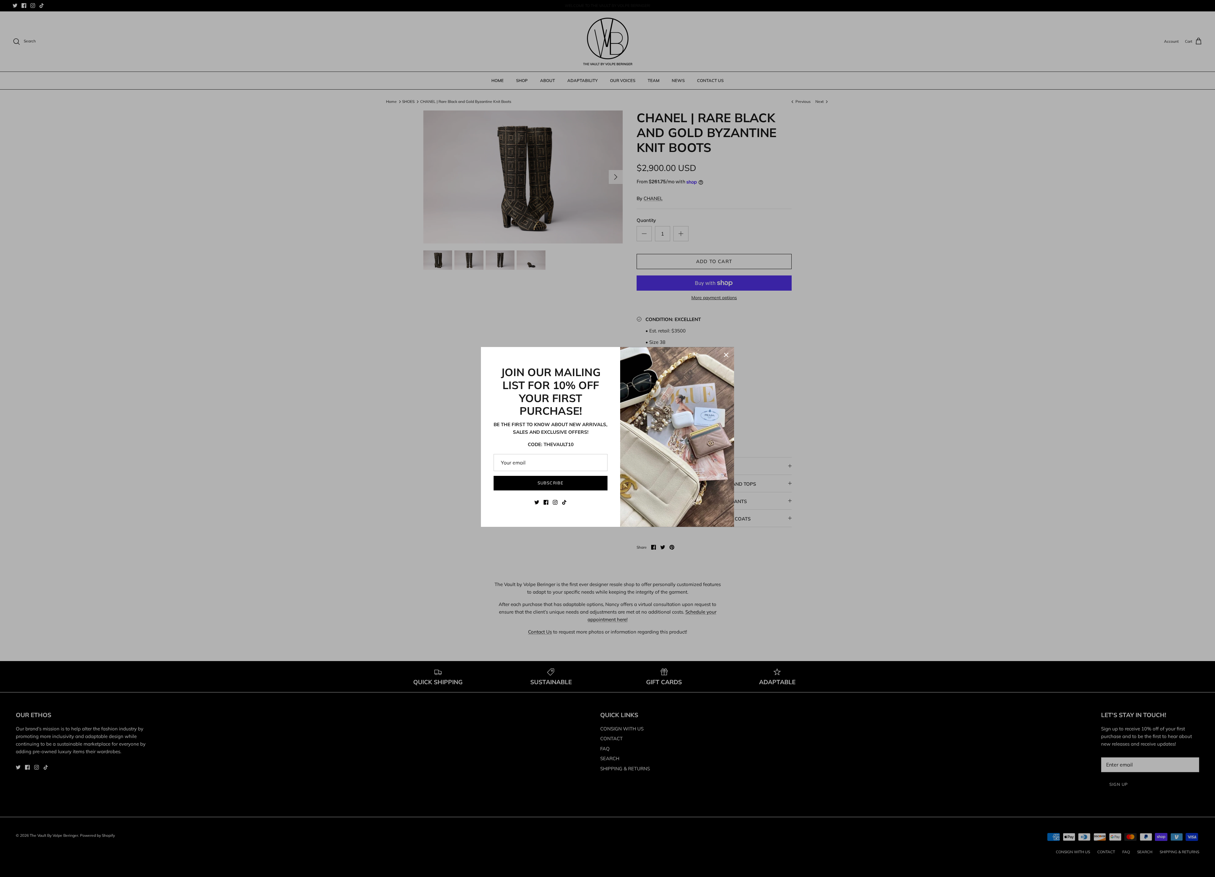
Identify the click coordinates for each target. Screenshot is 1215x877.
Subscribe (550, 482)
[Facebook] (546, 502)
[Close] (726, 355)
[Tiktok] (564, 502)
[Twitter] (536, 502)
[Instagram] (555, 502)
